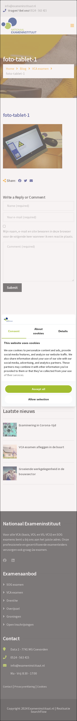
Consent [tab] (14, 331)
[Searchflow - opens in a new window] (68, 319)
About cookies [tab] (38, 331)
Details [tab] (63, 331)
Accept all (38, 389)
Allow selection (38, 399)
